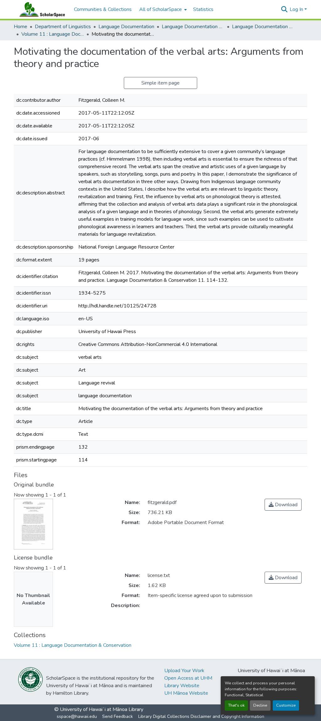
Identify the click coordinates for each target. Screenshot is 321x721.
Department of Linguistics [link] (63, 26)
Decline (260, 705)
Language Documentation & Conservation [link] (193, 26)
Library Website (181, 685)
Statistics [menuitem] (203, 9)
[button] (41, 9)
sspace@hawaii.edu (77, 716)
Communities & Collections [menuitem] (103, 9)
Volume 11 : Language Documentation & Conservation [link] (52, 34)
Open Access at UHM (188, 678)
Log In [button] (297, 9)
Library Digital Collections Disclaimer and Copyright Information (201, 716)
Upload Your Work (184, 670)
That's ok (236, 705)
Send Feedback (117, 716)
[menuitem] (162, 9)
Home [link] (20, 26)
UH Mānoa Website (186, 693)
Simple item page (160, 83)
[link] (283, 505)
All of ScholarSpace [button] (160, 9)
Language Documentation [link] (126, 26)
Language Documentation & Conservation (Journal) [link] (263, 26)
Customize (286, 705)
